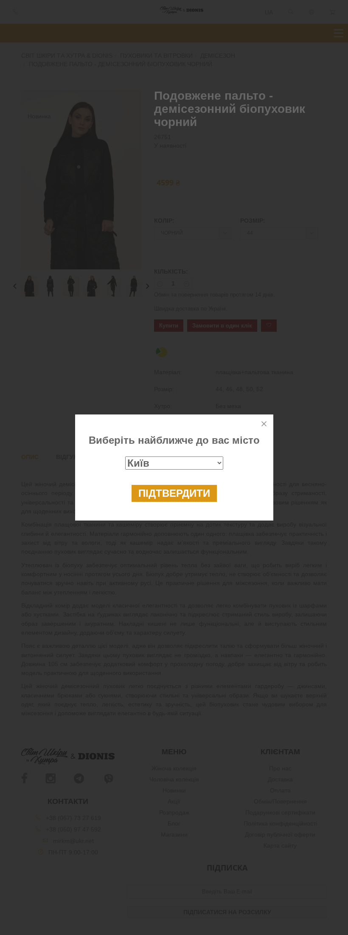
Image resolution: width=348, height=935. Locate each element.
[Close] (264, 423)
